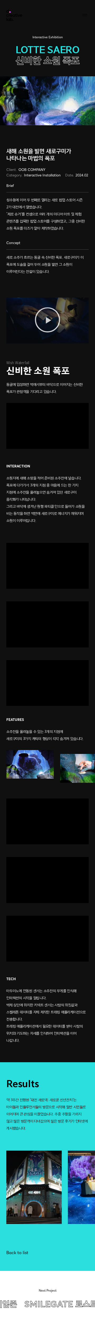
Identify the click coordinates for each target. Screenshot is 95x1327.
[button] (47, 320)
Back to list (17, 1252)
